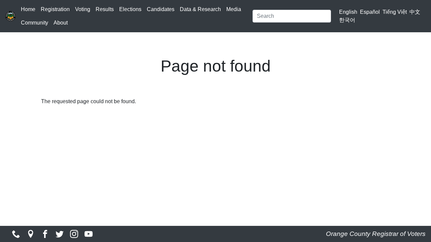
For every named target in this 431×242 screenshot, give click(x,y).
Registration (55, 9)
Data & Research (200, 9)
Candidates (160, 9)
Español (370, 12)
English (348, 12)
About (61, 23)
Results (105, 9)
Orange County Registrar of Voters (376, 233)
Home (28, 9)
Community (34, 23)
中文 (414, 12)
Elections (130, 9)
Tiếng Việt (395, 12)
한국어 (347, 20)
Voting (82, 9)
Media (233, 9)
